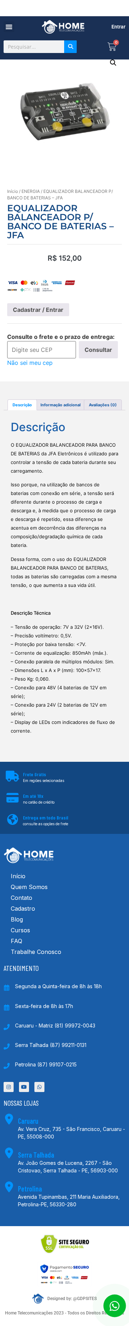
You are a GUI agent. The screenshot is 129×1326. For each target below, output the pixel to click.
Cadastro (23, 908)
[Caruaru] (9, 1119)
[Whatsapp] (39, 1087)
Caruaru (28, 1121)
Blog (17, 919)
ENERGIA (31, 191)
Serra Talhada (36, 1154)
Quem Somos (29, 886)
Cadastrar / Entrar (38, 309)
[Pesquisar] (70, 46)
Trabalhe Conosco (36, 951)
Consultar (98, 349)
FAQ (16, 941)
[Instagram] (9, 1087)
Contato (21, 897)
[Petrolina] (9, 1186)
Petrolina (30, 1188)
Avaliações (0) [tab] (103, 404)
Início (12, 191)
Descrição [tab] (22, 404)
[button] (9, 26)
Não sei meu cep (30, 362)
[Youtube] (24, 1087)
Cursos (20, 930)
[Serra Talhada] (9, 1153)
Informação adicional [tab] (60, 404)
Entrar (118, 27)
